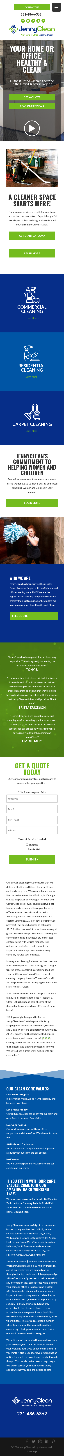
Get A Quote (32, 97)
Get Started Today (32, 235)
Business (33, 844)
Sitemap (32, 1451)
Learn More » (32, 317)
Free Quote (20, 615)
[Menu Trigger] (56, 7)
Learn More (32, 253)
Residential (34, 849)
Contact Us (32, 7)
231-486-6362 (31, 14)
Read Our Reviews (32, 105)
